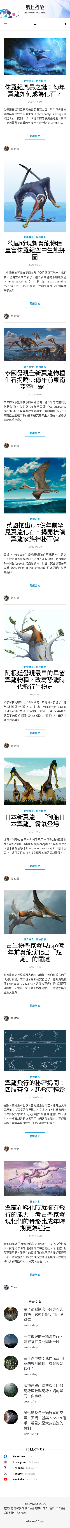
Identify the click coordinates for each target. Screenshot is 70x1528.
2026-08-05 (31, 1347)
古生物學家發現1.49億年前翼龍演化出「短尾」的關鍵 (35, 952)
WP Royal (39, 1521)
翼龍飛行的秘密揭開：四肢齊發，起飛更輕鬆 (35, 1086)
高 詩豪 (14, 148)
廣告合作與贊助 (33, 1508)
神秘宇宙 (35, 1201)
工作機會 (60, 1508)
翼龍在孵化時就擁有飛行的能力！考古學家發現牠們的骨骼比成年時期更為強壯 (35, 1217)
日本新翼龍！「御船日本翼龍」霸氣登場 (35, 820)
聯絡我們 (19, 1508)
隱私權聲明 (9, 1512)
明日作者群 (49, 1508)
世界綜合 (41, 80)
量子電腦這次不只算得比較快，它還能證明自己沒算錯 (43, 1314)
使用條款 (21, 1512)
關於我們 (8, 1508)
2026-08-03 (31, 1325)
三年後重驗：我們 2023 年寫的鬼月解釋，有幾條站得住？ (44, 1363)
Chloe (13, 1287)
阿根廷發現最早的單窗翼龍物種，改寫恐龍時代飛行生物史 (35, 679)
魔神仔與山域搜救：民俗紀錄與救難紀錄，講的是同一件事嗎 (43, 1390)
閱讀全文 (35, 136)
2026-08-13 (30, 1374)
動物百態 (29, 80)
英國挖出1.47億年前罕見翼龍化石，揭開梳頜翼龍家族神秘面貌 (35, 532)
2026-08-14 (30, 1401)
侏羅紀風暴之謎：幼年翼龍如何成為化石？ (35, 90)
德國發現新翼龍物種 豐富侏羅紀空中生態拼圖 (36, 250)
